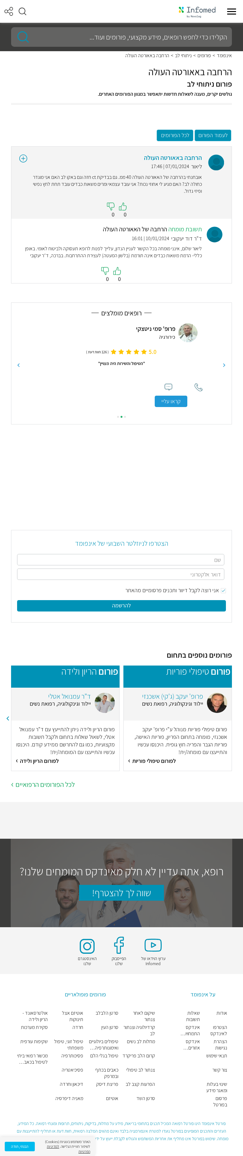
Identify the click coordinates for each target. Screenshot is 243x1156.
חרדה (77, 1027)
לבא (18, 365)
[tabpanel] (121, 365)
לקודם (224, 365)
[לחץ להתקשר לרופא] (198, 387)
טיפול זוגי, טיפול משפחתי (68, 1044)
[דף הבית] (197, 11)
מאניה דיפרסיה (69, 1098)
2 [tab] (121, 417)
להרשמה (121, 605)
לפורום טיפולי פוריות (154, 760)
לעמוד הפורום (212, 135)
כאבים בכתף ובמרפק (106, 1073)
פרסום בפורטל (220, 1101)
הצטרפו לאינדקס (218, 1030)
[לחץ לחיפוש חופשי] (21, 37)
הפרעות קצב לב (140, 1084)
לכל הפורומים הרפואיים (45, 784)
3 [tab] (118, 417)
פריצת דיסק (107, 1084)
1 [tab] (125, 417)
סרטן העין (109, 1027)
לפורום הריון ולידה (39, 760)
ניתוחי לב (183, 55)
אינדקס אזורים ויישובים (193, 1044)
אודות (221, 1013)
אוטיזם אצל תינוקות (72, 1016)
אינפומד (224, 55)
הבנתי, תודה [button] (19, 1146)
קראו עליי (171, 401)
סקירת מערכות (34, 1027)
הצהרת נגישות (220, 1044)
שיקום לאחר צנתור (144, 1016)
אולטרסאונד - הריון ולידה (35, 1016)
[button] (22, 11)
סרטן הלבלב (107, 1013)
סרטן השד (145, 1098)
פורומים (204, 55)
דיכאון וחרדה (71, 1084)
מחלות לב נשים (141, 1041)
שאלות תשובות (193, 1016)
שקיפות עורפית (34, 1041)
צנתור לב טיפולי (140, 1070)
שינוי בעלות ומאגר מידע (216, 1087)
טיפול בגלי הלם (104, 1056)
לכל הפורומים (175, 135)
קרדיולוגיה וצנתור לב (139, 1030)
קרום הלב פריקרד (138, 1056)
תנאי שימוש (216, 1056)
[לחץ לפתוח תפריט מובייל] (231, 11)
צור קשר (219, 1070)
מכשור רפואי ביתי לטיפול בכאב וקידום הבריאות (32, 1059)
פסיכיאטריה (72, 1070)
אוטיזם (112, 1098)
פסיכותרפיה (72, 1056)
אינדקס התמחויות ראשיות (191, 1030)
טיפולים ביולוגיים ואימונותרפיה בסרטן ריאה (103, 1044)
